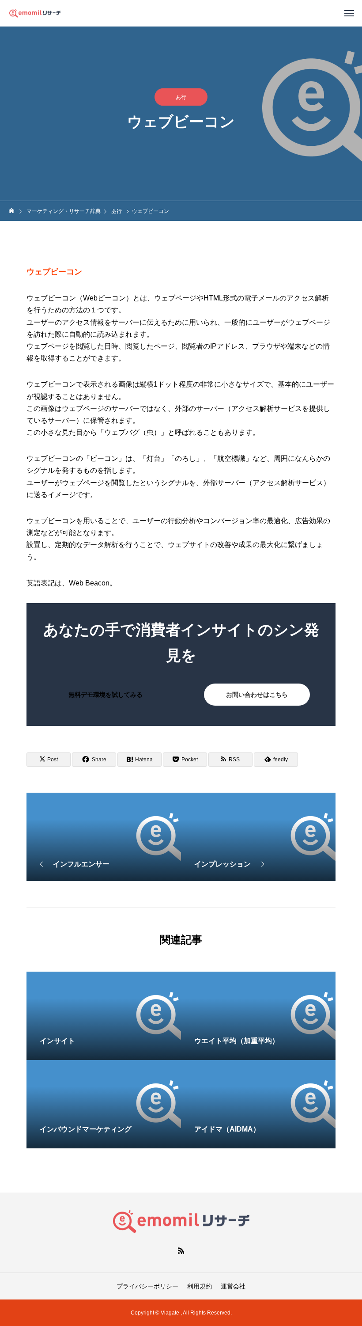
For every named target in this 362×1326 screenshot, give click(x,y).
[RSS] (181, 1250)
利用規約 (199, 1286)
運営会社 (233, 1286)
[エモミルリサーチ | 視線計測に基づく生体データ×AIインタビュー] (35, 13)
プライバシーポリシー (147, 1286)
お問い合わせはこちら (257, 694)
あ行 (181, 97)
